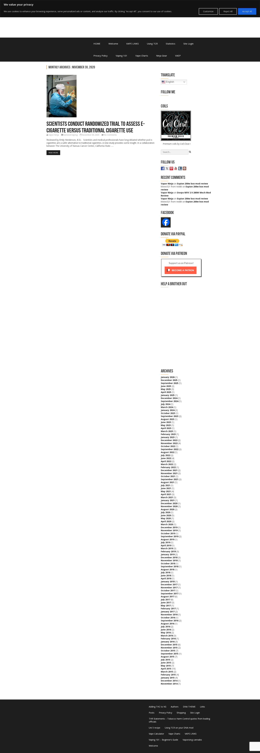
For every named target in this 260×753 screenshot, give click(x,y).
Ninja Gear (161, 55)
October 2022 (168, 446)
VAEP (178, 55)
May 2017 (166, 605)
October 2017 (168, 590)
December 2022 (169, 440)
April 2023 (166, 428)
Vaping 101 (121, 55)
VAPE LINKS (132, 43)
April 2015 (166, 668)
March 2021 (167, 497)
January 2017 (168, 611)
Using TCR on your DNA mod (179, 727)
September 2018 (169, 566)
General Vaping (70, 135)
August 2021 (167, 482)
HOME (96, 43)
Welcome (113, 43)
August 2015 (167, 656)
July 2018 (165, 572)
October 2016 (168, 617)
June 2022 (166, 458)
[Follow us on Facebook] (162, 168)
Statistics (170, 43)
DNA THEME (189, 706)
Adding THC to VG (157, 706)
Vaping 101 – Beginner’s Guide (163, 739)
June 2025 (166, 386)
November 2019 (169, 530)
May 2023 (166, 425)
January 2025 (168, 395)
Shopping (181, 712)
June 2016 (166, 629)
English (169, 82)
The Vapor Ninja (71, 18)
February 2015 (168, 674)
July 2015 (165, 659)
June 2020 (166, 515)
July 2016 (165, 626)
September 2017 (169, 593)
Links (202, 706)
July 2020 (165, 512)
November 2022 (169, 443)
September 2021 (169, 479)
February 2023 (168, 434)
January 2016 (168, 641)
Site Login (188, 43)
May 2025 (166, 389)
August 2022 (167, 452)
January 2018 (168, 581)
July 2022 (165, 455)
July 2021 (165, 485)
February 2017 (168, 608)
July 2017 (165, 599)
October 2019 (168, 533)
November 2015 (169, 647)
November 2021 (169, 473)
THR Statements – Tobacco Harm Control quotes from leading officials (179, 720)
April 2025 (166, 392)
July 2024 (165, 404)
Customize (208, 11)
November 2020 (169, 506)
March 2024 (167, 407)
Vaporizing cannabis (192, 739)
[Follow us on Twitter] (167, 168)
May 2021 (166, 491)
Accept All (247, 11)
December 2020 (169, 503)
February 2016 (168, 638)
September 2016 (169, 620)
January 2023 (168, 437)
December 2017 (169, 584)
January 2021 (168, 500)
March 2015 (167, 671)
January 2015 (168, 677)
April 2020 (166, 521)
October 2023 (168, 413)
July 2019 (165, 542)
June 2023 (166, 422)
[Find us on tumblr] (180, 168)
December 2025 (169, 380)
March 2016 (167, 635)
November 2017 (169, 587)
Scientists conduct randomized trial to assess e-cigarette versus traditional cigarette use (95, 127)
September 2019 (169, 536)
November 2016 (169, 614)
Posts (151, 712)
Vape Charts (141, 55)
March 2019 (167, 548)
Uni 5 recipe (154, 727)
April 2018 (166, 578)
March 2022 (167, 464)
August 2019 (167, 539)
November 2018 (169, 560)
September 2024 (169, 401)
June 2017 (166, 602)
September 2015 (169, 653)
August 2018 (167, 569)
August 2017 (167, 596)
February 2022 (168, 467)
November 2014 (169, 683)
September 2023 (169, 416)
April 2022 (166, 461)
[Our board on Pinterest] (171, 168)
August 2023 (167, 419)
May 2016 (166, 632)
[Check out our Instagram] (184, 168)
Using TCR (152, 43)
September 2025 (169, 383)
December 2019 (169, 527)
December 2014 (169, 680)
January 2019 (168, 554)
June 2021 (166, 488)
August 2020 (167, 509)
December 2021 (169, 470)
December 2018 (169, 557)
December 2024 (169, 398)
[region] (130, 8)
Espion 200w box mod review (192, 183)
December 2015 (169, 644)
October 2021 (168, 476)
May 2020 (166, 518)
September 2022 (169, 449)
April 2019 (166, 545)
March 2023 (167, 431)
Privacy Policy (100, 55)
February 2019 (168, 551)
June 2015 (166, 662)
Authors (174, 706)
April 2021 (166, 494)
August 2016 (167, 623)
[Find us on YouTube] (176, 168)
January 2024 (168, 410)
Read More (53, 152)
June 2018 (166, 575)
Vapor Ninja (53, 135)
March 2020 (167, 524)
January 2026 (168, 377)
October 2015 (168, 650)
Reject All (227, 11)
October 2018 (168, 563)
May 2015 (166, 665)
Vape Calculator (156, 733)
